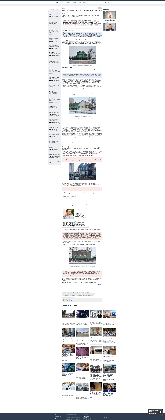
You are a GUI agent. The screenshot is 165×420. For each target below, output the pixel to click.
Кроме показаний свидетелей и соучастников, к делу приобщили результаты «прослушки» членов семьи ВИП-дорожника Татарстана (82, 376)
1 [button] (107, 19)
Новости (68, 2)
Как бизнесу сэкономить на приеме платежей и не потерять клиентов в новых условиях (82, 396)
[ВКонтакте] (99, 8)
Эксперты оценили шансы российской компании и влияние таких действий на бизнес (96, 395)
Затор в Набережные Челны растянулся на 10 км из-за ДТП (54, 31)
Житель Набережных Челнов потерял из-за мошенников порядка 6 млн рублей (54, 81)
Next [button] (115, 15)
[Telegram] (69, 300)
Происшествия (64, 353)
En (108, 2)
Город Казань (79, 293)
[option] (109, 15)
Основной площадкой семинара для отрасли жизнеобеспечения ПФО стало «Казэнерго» (54, 85)
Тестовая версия (85, 417)
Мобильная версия (86, 416)
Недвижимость (77, 5)
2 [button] (109, 19)
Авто (82, 5)
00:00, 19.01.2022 (64, 13)
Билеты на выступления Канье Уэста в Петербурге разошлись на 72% (54, 45)
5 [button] (112, 31)
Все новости (57, 9)
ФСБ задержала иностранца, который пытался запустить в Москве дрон (53, 92)
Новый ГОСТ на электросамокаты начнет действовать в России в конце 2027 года (54, 161)
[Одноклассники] (101, 8)
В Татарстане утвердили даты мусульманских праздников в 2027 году (54, 74)
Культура (72, 292)
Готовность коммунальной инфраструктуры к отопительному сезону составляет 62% (54, 115)
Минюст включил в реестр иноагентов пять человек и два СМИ (54, 42)
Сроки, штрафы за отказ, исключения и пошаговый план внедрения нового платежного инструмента (109, 359)
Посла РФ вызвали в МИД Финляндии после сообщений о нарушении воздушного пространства (54, 56)
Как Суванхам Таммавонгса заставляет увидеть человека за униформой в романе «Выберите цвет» (96, 322)
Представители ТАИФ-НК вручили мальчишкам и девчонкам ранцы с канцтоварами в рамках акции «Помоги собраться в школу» (109, 341)
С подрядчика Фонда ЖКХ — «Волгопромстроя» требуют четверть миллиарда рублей (109, 322)
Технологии (91, 5)
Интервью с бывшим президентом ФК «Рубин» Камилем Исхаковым (109, 395)
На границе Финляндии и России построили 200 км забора (54, 53)
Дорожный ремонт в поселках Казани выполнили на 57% (54, 65)
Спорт (102, 5)
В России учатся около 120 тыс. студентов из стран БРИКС (54, 34)
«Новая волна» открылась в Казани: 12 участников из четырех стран (54, 99)
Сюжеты (84, 2)
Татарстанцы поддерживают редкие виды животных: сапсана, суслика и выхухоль (53, 49)
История (68, 292)
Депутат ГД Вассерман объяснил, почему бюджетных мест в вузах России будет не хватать (54, 112)
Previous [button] (104, 15)
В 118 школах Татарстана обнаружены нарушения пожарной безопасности (53, 107)
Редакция (105, 414)
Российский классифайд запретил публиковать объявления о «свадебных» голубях (54, 130)
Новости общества (54, 8)
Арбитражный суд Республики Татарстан (69, 295)
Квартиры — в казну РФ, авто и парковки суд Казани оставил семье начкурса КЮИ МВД (54, 154)
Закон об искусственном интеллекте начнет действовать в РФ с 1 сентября (54, 23)
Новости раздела (54, 164)
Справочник (79, 2)
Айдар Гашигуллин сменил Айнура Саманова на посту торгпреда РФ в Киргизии (54, 123)
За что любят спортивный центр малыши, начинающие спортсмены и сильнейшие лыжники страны (68, 322)
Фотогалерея (73, 2)
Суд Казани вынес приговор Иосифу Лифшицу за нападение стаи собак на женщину (54, 70)
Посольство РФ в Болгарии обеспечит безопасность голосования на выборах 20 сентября (54, 38)
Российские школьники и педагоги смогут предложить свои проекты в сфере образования (54, 126)
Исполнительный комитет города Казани (69, 293)
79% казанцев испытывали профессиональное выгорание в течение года (54, 77)
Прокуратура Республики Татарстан (68, 297)
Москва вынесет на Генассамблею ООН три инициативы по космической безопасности (54, 146)
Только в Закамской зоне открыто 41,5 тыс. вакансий (68, 340)
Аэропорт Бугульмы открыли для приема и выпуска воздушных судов (54, 96)
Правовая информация (106, 416)
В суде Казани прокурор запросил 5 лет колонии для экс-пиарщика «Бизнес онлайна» (54, 142)
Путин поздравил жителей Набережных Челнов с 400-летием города (54, 62)
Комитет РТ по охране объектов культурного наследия (85, 295)
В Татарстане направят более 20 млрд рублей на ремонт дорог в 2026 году (54, 157)
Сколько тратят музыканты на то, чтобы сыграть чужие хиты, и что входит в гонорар (82, 322)
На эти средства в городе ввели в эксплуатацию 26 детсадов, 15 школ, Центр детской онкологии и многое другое (82, 341)
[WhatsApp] (67, 300)
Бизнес (86, 5)
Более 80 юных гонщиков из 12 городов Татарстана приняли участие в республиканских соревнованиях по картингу (109, 377)
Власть (77, 292)
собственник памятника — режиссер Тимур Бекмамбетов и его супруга (76, 24)
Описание (105, 417)
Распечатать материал (98, 300)
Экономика (64, 5)
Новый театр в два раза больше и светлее (82, 358)
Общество (106, 5)
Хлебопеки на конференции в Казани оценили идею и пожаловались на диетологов (68, 394)
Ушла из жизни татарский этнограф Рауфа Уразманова (53, 150)
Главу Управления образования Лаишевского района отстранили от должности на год (54, 133)
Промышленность (70, 5)
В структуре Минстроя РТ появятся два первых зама (54, 17)
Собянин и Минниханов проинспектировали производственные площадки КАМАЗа (54, 137)
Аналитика (58, 5)
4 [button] (111, 19)
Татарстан (87, 292)
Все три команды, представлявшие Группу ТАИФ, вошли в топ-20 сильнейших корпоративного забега (96, 377)
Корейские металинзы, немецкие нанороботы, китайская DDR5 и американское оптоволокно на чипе (68, 376)
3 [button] (110, 19)
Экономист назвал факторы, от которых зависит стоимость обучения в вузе (54, 119)
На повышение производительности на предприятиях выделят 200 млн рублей (54, 13)
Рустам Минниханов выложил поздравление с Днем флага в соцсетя (54, 20)
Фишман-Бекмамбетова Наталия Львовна (88, 293)
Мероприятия (97, 5)
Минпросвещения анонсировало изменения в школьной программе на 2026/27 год (54, 103)
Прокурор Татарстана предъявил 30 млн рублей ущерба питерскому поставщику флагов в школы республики (96, 359)
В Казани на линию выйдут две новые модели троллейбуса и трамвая (54, 89)
